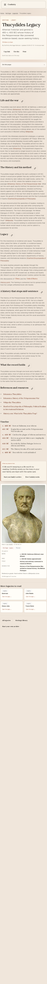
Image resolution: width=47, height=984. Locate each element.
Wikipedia (29, 132)
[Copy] (22, 101)
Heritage (8, 13)
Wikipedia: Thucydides (12, 402)
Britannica (17, 109)
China (17, 279)
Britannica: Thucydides (12, 394)
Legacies (15, 13)
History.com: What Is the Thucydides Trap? (20, 413)
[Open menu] (5, 4)
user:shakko (9, 544)
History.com (5, 282)
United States (32, 279)
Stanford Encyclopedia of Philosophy (21, 199)
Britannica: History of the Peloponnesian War (24, 184)
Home (2, 13)
